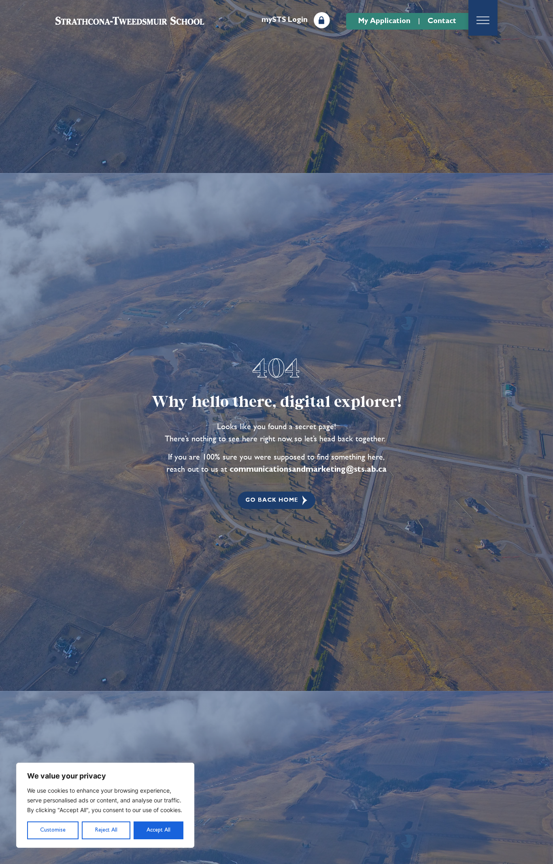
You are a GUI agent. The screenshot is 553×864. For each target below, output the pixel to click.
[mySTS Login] (322, 20)
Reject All (106, 830)
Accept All (158, 830)
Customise (53, 830)
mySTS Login (285, 20)
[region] (105, 805)
